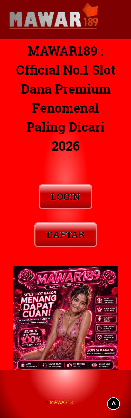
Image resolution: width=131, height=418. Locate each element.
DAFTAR (65, 234)
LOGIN (65, 196)
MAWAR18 (61, 402)
